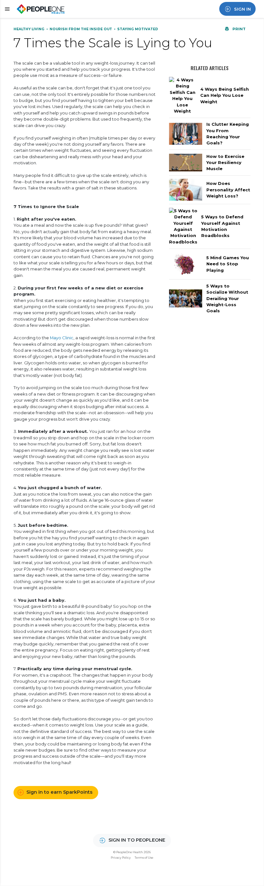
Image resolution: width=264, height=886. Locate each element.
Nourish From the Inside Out (81, 29)
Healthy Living (29, 29)
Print (238, 29)
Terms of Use (144, 857)
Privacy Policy (121, 857)
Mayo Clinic (61, 337)
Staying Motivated (137, 29)
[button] (6, 9)
